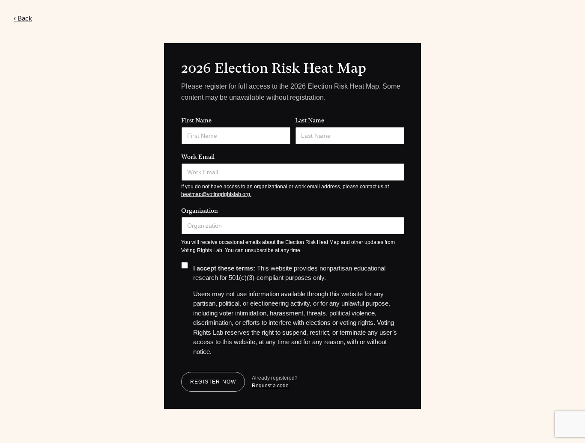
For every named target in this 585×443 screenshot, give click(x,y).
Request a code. (271, 386)
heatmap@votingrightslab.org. (216, 194)
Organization (199, 210)
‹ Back (23, 18)
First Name (196, 120)
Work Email (198, 156)
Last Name (309, 120)
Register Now (213, 382)
